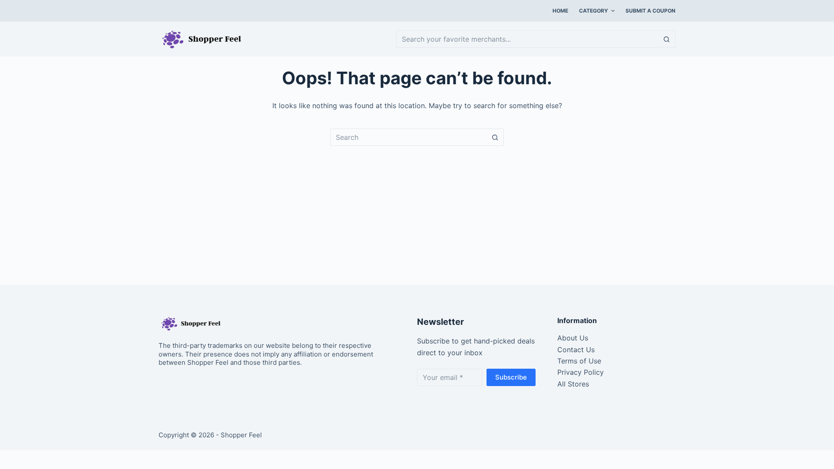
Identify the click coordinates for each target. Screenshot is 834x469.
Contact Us (576, 349)
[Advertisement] (417, 211)
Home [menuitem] (560, 10)
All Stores (573, 384)
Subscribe (511, 377)
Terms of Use (579, 361)
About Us (572, 338)
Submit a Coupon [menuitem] (650, 10)
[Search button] (666, 39)
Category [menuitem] (593, 10)
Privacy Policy (580, 372)
